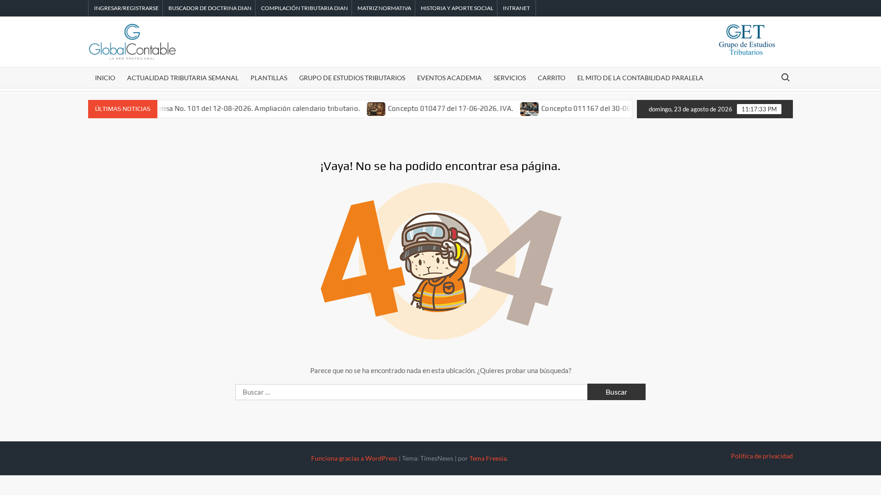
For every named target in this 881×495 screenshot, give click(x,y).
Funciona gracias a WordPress (354, 458)
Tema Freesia (488, 458)
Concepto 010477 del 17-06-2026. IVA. (441, 108)
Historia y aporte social (457, 8)
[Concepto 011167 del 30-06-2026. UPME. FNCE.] (520, 108)
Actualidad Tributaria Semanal (183, 78)
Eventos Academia (449, 78)
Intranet (516, 8)
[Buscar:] (412, 392)
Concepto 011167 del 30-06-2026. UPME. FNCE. (609, 108)
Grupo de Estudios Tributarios (352, 78)
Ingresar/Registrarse (126, 8)
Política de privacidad (762, 456)
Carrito (551, 78)
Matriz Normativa (384, 8)
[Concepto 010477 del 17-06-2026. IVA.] (367, 108)
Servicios (510, 78)
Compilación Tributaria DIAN (304, 8)
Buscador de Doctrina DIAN (209, 8)
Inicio (105, 78)
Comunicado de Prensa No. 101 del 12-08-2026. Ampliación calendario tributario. (221, 108)
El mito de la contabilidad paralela (640, 78)
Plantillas (269, 78)
